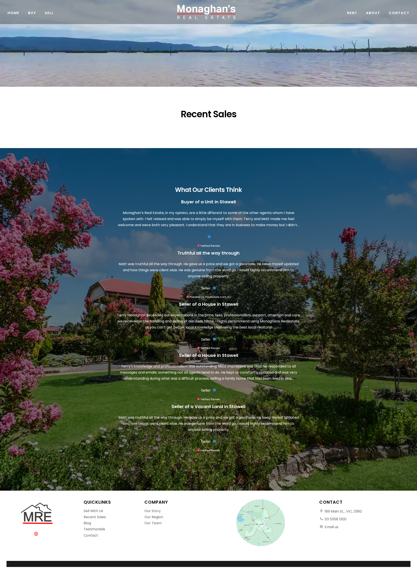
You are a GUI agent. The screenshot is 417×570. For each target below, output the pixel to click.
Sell (49, 12)
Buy (32, 12)
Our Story (152, 510)
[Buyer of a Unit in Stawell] (208, 237)
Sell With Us (93, 510)
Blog (87, 523)
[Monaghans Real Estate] (208, 12)
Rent (352, 12)
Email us (331, 526)
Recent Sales (95, 516)
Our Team (153, 523)
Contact (399, 12)
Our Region (153, 516)
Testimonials (94, 529)
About (373, 12)
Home (13, 12)
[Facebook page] (36, 534)
